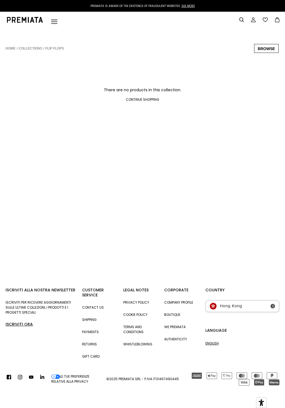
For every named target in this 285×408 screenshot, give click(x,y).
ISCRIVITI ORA (19, 324)
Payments (90, 332)
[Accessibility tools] (261, 402)
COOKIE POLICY (135, 314)
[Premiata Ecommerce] (25, 21)
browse (266, 48)
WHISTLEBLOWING (137, 344)
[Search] (241, 19)
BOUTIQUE (172, 314)
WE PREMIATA (175, 327)
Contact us (93, 307)
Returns (89, 344)
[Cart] (277, 20)
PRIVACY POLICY (136, 302)
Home (11, 48)
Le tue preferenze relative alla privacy (70, 379)
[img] (8, 379)
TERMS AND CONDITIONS (133, 329)
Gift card (91, 356)
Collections (30, 48)
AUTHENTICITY (175, 339)
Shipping (89, 319)
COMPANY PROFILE (178, 302)
